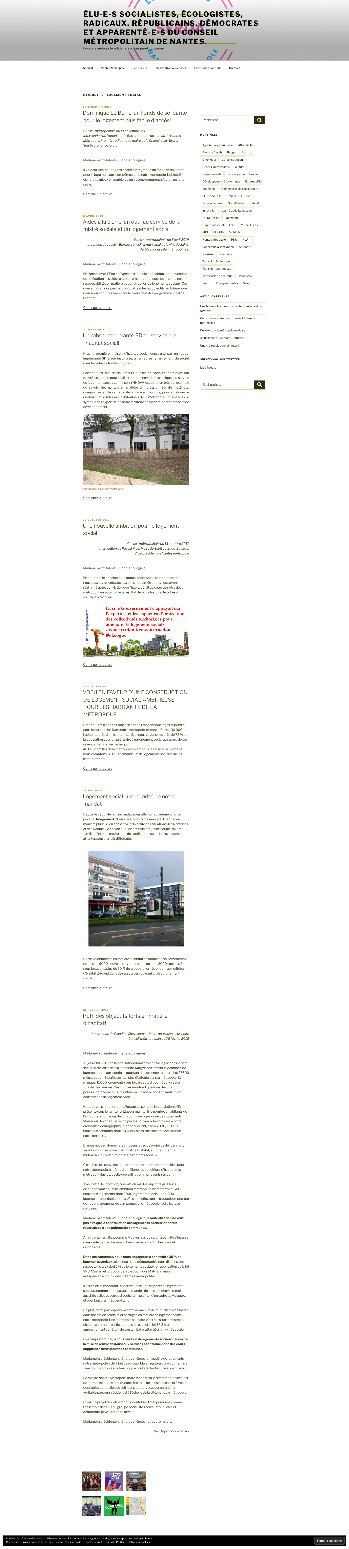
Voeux (206, 283)
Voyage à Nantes (227, 283)
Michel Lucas (249, 225)
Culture (239, 167)
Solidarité (245, 246)
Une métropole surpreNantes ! (219, 345)
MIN (205, 232)
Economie (208, 188)
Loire (232, 225)
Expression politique (207, 68)
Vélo (246, 283)
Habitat (254, 203)
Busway (247, 152)
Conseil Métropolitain (216, 167)
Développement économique (221, 181)
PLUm (246, 239)
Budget (232, 152)
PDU (234, 239)
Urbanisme (245, 276)
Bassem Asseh (212, 152)
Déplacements (211, 174)
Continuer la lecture (97, 194)
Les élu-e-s (139, 68)
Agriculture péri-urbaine (217, 145)
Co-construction (232, 159)
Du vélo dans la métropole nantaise (222, 330)
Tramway (226, 254)
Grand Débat (236, 203)
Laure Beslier (210, 217)
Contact (234, 68)
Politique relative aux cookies (133, 1542)
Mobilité (218, 232)
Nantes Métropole (113, 68)
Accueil (88, 68)
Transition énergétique (216, 268)
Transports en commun (217, 276)
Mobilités (235, 232)
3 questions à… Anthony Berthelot (222, 338)
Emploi (231, 196)
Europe (245, 196)
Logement (231, 217)
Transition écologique (216, 261)
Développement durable (242, 174)
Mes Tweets (208, 367)
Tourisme (208, 254)
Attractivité (245, 145)
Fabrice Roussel (212, 203)
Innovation (209, 210)
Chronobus (209, 159)
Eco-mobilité (253, 181)
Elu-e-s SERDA (212, 196)
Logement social (213, 225)
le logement (105, 819)
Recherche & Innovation (218, 246)
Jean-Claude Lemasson (236, 210)
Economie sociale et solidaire (239, 188)
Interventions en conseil (171, 68)
